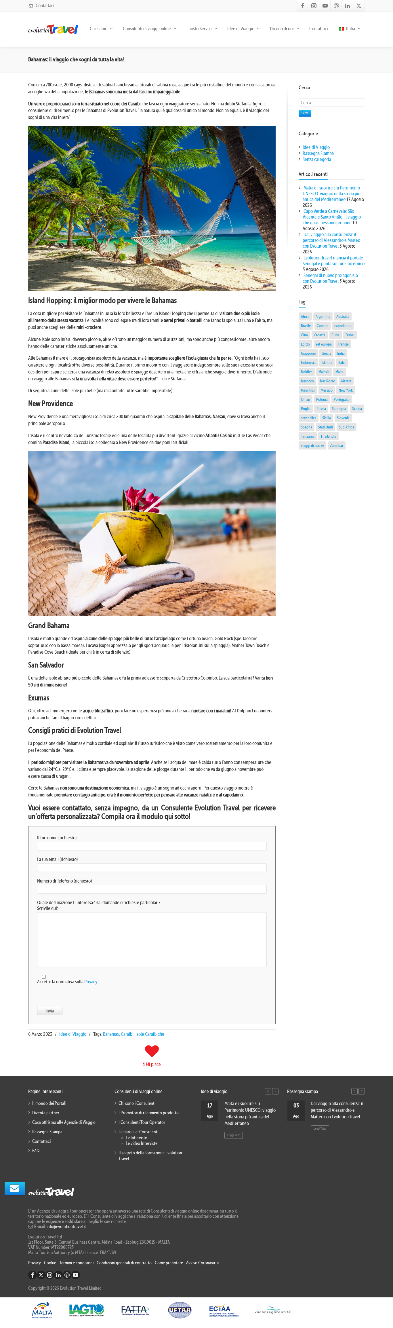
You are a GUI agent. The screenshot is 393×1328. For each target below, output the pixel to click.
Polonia (322, 399)
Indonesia (308, 362)
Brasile (306, 325)
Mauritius (308, 390)
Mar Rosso (327, 381)
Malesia (323, 371)
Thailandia (328, 436)
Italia (350, 28)
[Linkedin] (347, 6)
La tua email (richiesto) (57, 859)
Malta (339, 371)
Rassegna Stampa (318, 153)
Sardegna (339, 408)
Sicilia (326, 418)
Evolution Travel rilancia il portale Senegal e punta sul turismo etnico (334, 260)
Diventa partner (45, 1112)
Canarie (322, 325)
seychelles (308, 418)
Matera (346, 381)
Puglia (305, 408)
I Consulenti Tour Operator (142, 1122)
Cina (304, 335)
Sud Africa (346, 427)
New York (346, 390)
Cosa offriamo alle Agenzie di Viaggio (64, 1122)
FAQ (35, 1151)
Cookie (50, 1263)
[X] (359, 6)
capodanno (343, 325)
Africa (305, 316)
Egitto (305, 344)
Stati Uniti (325, 427)
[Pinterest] (336, 6)
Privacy (90, 981)
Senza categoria (317, 159)
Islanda (327, 362)
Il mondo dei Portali (49, 1103)
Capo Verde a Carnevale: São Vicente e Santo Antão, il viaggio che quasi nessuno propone (332, 216)
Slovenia (343, 418)
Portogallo (342, 399)
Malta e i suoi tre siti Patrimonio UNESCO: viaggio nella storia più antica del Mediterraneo (331, 193)
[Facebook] (302, 6)
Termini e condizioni (76, 1263)
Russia (321, 408)
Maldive (306, 371)
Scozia (357, 408)
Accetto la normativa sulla (67, 981)
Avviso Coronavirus (203, 1263)
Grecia (326, 353)
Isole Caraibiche (150, 1034)
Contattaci (44, 5)
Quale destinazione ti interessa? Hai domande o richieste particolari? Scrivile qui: (98, 905)
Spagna (306, 427)
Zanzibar (336, 445)
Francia (343, 344)
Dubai (350, 335)
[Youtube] (325, 6)
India (341, 353)
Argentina (323, 316)
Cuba (335, 335)
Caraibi (127, 1034)
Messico (327, 390)
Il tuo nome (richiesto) (57, 838)
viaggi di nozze (312, 445)
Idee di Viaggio (72, 1034)
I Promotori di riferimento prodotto (149, 1112)
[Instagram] (314, 6)
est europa (324, 344)
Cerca (305, 113)
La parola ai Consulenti (138, 1132)
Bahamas (111, 1034)
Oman (305, 399)
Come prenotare (169, 1263)
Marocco (307, 381)
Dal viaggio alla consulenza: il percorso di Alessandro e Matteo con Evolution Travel (331, 240)
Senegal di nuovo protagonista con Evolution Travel (330, 278)
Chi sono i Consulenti (137, 1103)
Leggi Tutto (233, 1135)
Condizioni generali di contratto (124, 1263)
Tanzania (307, 436)
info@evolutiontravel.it (66, 1226)
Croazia (319, 335)
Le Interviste (136, 1137)
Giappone (308, 353)
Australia (342, 316)
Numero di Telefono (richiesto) (64, 881)
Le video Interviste (141, 1143)
